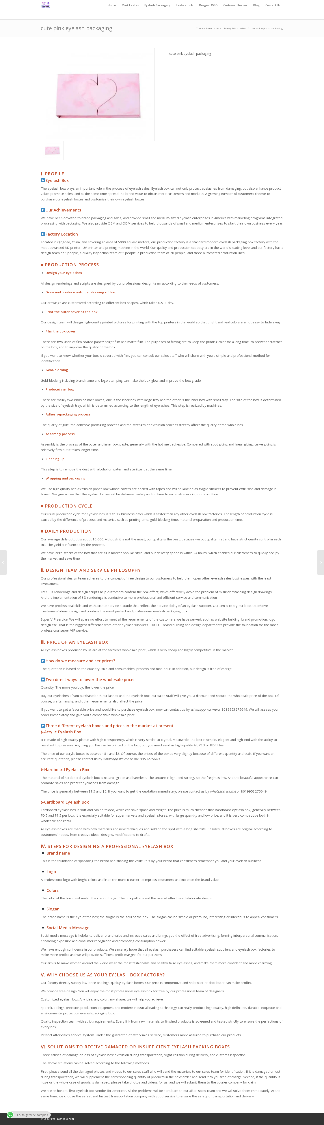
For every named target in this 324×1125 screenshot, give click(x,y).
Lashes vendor (65, 1118)
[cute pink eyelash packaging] (98, 94)
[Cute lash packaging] (3, 562)
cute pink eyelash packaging (76, 28)
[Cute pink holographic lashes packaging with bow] (320, 562)
